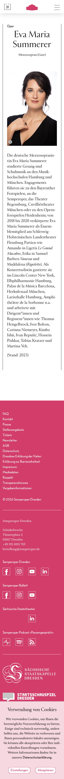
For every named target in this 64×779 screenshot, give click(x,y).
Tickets (7, 435)
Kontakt (8, 419)
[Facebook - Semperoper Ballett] (6, 595)
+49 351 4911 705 (14, 544)
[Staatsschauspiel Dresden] (29, 697)
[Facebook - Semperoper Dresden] (6, 571)
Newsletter (10, 440)
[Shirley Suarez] (10, 142)
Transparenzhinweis (15, 483)
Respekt (8, 477)
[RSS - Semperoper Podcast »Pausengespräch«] (32, 642)
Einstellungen (19, 770)
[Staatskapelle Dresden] (29, 673)
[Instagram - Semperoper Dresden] (19, 571)
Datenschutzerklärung (37, 757)
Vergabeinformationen (17, 488)
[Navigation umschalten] (57, 7)
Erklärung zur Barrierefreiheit (21, 461)
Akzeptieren (45, 770)
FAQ (6, 414)
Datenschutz (11, 451)
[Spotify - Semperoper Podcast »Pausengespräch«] (19, 642)
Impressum (10, 467)
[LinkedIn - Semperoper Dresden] (45, 571)
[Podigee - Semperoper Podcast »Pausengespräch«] (6, 642)
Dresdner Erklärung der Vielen (22, 456)
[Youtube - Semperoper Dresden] (32, 571)
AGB (6, 445)
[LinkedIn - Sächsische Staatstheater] (32, 618)
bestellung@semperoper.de (21, 549)
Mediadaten (10, 472)
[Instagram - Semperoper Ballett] (19, 595)
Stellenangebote (13, 430)
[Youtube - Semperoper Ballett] (32, 595)
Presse (7, 424)
